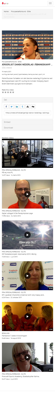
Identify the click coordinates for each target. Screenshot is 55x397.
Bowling (5, 333)
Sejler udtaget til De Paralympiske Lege (17, 213)
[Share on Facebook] (6, 106)
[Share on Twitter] (11, 106)
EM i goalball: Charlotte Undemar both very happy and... (23, 295)
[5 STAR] (13, 92)
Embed (7, 122)
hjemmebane (23, 74)
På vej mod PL (7, 172)
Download (8, 127)
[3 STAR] (8, 92)
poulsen (35, 74)
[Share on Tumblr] (22, 106)
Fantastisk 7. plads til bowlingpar (14, 335)
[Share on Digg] (33, 106)
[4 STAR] (11, 92)
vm (44, 74)
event (16, 74)
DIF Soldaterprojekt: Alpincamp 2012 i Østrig (19, 254)
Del (5, 99)
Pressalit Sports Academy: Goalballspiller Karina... (21, 376)
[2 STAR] (5, 92)
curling (4, 74)
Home (6, 11)
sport (40, 74)
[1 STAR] (3, 92)
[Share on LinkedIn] (17, 106)
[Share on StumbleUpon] (27, 106)
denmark (10, 74)
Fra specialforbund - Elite (21, 11)
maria (30, 74)
